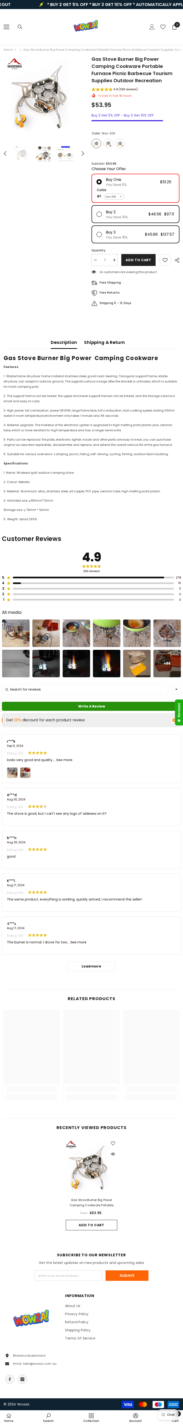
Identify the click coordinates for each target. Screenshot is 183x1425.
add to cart (138, 260)
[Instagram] (22, 1379)
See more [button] (63, 760)
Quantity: (99, 250)
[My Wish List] (163, 27)
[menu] (6, 27)
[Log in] (152, 27)
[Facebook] (9, 1379)
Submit (127, 1275)
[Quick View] (113, 1154)
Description (64, 342)
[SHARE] (175, 260)
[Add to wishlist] (165, 260)
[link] (31, 1089)
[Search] (20, 27)
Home (8, 50)
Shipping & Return (104, 342)
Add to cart (91, 1225)
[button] (5, 153)
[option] (44, 96)
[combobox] (176, 689)
